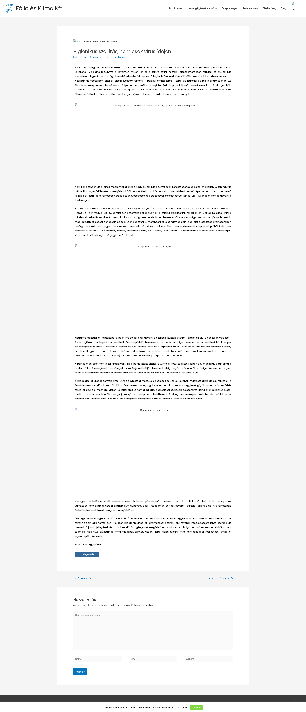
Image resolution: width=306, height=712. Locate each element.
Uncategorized (96, 57)
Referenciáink (250, 8)
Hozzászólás (80, 57)
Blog (283, 8)
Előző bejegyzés (80, 578)
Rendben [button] (196, 707)
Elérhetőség (269, 8)
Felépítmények (230, 8)
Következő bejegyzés (223, 578)
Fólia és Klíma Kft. (39, 8)
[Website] (208, 659)
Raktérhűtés (175, 8)
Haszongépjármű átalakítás (202, 8)
